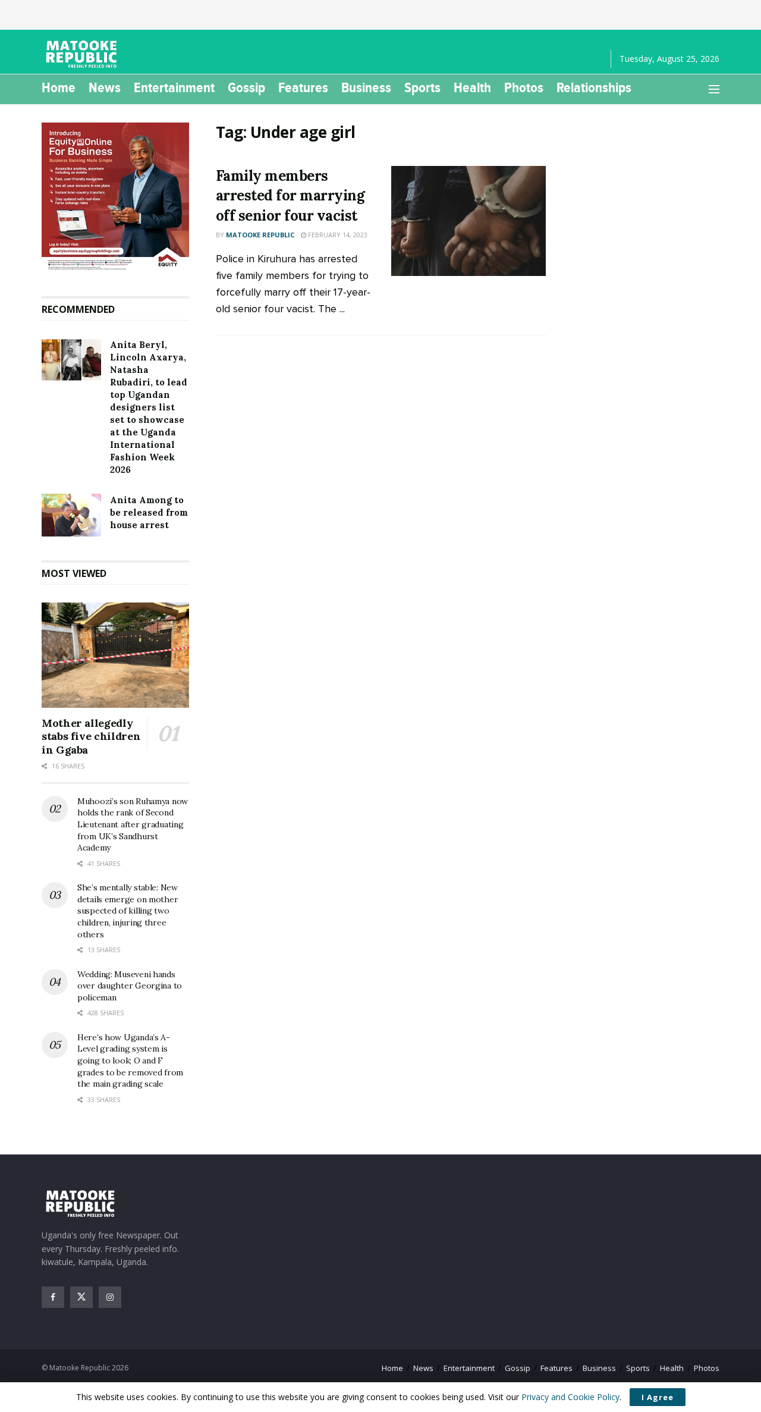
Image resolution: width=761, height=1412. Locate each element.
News (105, 87)
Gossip (246, 87)
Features (303, 87)
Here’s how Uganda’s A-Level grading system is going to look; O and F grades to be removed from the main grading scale (130, 1060)
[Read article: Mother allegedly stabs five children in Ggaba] (115, 655)
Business (366, 87)
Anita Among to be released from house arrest (149, 512)
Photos (523, 87)
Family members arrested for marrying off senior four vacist (290, 196)
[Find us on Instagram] (110, 1297)
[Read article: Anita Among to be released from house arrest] (71, 515)
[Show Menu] (714, 89)
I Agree (657, 1397)
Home (59, 87)
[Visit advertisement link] (115, 197)
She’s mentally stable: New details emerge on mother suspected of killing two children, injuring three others (127, 910)
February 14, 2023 (336, 234)
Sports (422, 87)
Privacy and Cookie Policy (570, 1396)
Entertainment (174, 87)
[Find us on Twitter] (81, 1297)
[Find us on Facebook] (53, 1297)
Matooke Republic (260, 234)
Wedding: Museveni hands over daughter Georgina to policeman (129, 986)
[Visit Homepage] (83, 54)
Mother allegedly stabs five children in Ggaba (91, 736)
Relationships (593, 87)
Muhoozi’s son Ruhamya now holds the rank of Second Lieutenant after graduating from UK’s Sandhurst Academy (132, 824)
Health (472, 87)
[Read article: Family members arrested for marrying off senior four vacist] (468, 221)
